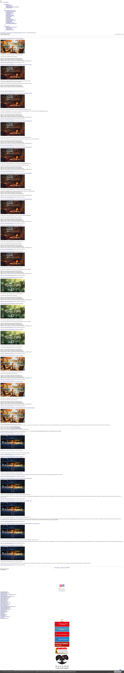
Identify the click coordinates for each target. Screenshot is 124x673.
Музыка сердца (2, 610)
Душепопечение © (3, 599)
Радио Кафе (2, 615)
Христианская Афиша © (4, 592)
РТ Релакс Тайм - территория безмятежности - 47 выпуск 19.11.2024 (12, 225)
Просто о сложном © (3, 598)
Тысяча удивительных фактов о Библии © (7, 606)
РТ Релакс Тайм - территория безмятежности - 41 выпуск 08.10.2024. (12, 38)
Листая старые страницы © (4, 602)
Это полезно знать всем (4, 616)
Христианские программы (17, 32)
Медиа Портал (9, 32)
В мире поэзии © (3, 603)
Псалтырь (2, 613)
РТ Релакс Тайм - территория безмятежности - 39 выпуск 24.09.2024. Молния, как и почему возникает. (18, 407)
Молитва (1, 612)
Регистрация (2, 569)
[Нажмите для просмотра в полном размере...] (13, 53)
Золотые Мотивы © (3, 601)
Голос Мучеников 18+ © (4, 597)
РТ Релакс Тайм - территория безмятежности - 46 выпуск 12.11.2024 (12, 251)
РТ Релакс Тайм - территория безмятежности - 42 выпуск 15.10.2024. (12, 355)
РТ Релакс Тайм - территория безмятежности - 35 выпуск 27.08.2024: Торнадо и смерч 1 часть (16, 500)
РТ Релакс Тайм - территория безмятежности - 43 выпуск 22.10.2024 (12, 329)
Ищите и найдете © (3, 605)
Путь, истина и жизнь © (4, 604)
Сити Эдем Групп (3, 32)
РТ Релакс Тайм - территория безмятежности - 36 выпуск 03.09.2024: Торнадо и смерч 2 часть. (16, 478)
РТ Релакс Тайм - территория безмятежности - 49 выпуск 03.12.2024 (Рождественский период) (16, 173)
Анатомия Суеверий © (4, 608)
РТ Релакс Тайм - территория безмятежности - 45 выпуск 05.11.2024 (12, 277)
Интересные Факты (3, 618)
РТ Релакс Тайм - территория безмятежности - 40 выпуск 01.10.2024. (12, 381)
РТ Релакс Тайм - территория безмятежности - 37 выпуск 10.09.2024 (12, 456)
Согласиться (118, 671)
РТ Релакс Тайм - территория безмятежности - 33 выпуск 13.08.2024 (12, 545)
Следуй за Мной (3, 595)
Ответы (1, 617)
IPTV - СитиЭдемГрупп (4, 2)
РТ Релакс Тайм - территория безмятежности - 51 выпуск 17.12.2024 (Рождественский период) (16, 120)
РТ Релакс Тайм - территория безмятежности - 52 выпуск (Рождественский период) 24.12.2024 (16, 93)
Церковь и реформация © (4, 607)
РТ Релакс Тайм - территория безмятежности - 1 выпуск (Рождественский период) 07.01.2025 (16, 64)
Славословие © (3, 593)
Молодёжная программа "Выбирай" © (6, 596)
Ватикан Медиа (3, 614)
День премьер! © (3, 591)
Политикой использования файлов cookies (67, 671)
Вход (5, 569)
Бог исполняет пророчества (5, 609)
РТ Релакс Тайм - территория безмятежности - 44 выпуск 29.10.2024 (12, 303)
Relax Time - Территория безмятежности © (8, 62)
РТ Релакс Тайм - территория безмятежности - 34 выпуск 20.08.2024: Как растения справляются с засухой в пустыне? (20, 523)
